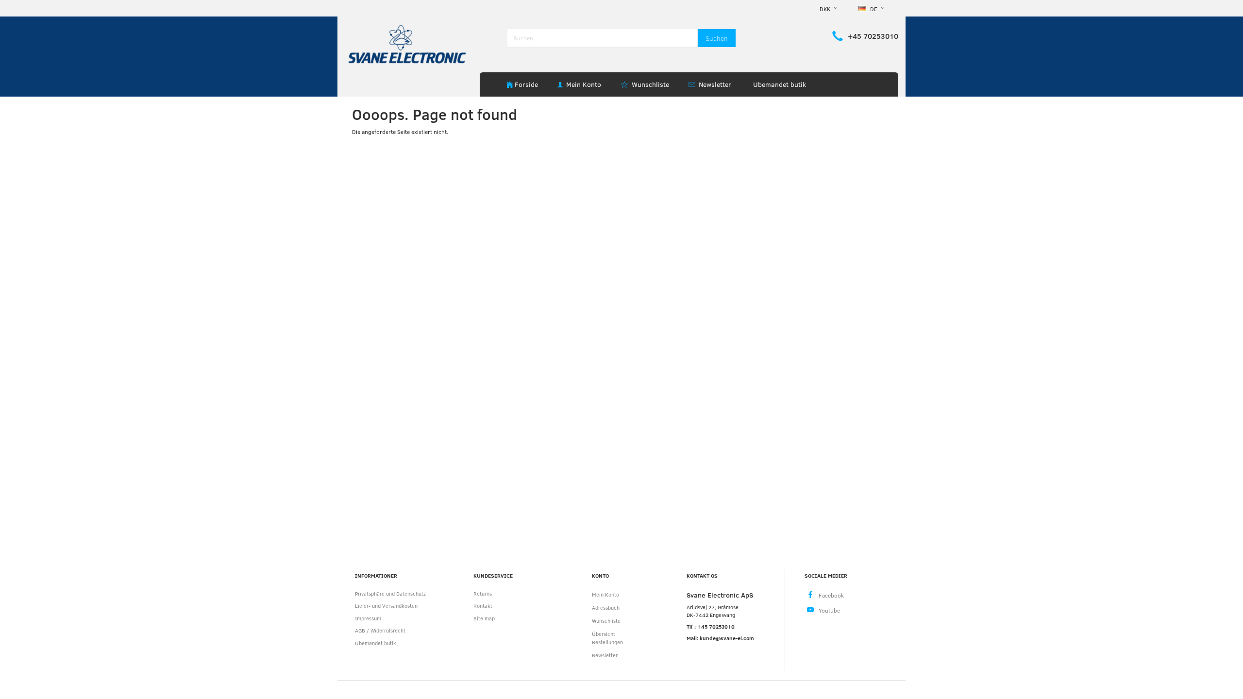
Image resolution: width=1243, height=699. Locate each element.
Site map (484, 618)
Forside (526, 84)
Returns (482, 593)
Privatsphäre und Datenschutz (390, 593)
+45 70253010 (873, 36)
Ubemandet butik (779, 84)
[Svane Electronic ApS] (408, 43)
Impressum (368, 618)
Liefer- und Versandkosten (386, 605)
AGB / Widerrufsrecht (380, 630)
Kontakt (482, 605)
